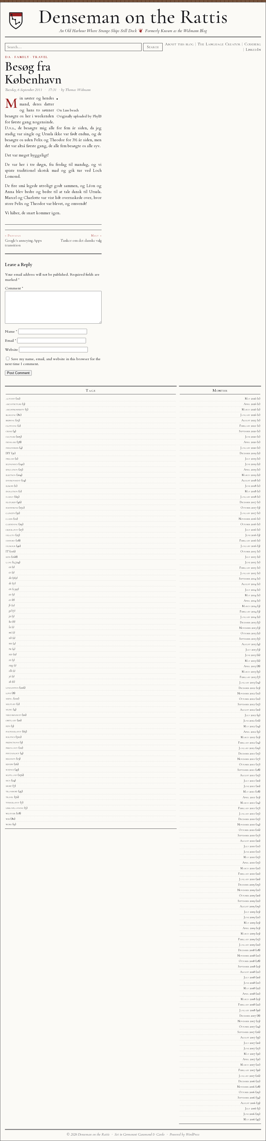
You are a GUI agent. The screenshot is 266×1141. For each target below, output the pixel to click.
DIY (8, 453)
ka (10, 621)
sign (8, 780)
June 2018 (250, 486)
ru (10, 649)
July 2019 (250, 458)
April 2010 (248, 862)
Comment (14, 288)
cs (10, 572)
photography (13, 731)
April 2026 (250, 404)
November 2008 (246, 955)
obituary (11, 720)
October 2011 (247, 764)
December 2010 (246, 819)
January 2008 (247, 1010)
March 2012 (248, 737)
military (11, 704)
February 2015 (248, 567)
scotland (11, 775)
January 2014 (248, 617)
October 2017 (248, 507)
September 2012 (246, 704)
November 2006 (246, 1086)
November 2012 (246, 693)
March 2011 (248, 802)
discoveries (12, 448)
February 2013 (248, 677)
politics (10, 737)
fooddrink (12, 507)
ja (10, 616)
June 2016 (250, 535)
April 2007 (249, 1059)
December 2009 (246, 884)
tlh (10, 671)
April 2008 (248, 993)
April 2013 (250, 666)
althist (10, 398)
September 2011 (246, 770)
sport (9, 786)
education (12, 469)
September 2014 (247, 578)
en (10, 589)
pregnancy (12, 748)
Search (152, 47)
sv (10, 660)
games (9, 518)
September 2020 (247, 431)
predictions (12, 742)
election (11, 475)
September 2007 (246, 1032)
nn (10, 643)
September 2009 (246, 901)
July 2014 (250, 589)
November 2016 (247, 518)
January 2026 (248, 415)
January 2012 (247, 748)
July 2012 (250, 715)
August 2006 (248, 1103)
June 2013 (250, 655)
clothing (11, 425)
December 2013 (248, 622)
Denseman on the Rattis (133, 16)
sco (10, 654)
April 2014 (250, 600)
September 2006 (246, 1097)
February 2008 (246, 1004)
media (9, 698)
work (9, 824)
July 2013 (250, 649)
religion (10, 758)
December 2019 (248, 453)
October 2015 (248, 551)
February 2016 (248, 540)
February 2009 (246, 939)
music (9, 709)
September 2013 (247, 638)
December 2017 (248, 502)
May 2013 (250, 660)
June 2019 (250, 464)
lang (8, 562)
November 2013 (247, 628)
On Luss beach (68, 110)
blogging (11, 415)
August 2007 (247, 1037)
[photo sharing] (57, 98)
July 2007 (249, 1043)
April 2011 (249, 797)
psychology (12, 753)
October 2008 (247, 961)
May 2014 (250, 595)
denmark (11, 442)
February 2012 (246, 742)
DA (8, 57)
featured (11, 502)
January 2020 (248, 448)
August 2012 (247, 709)
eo (10, 594)
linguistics (12, 687)
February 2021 (248, 425)
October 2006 (247, 1092)
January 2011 (247, 813)
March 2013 (249, 671)
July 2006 (250, 1108)
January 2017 (248, 513)
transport (11, 791)
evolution (12, 491)
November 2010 (246, 824)
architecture (13, 404)
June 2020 (250, 436)
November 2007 (246, 1021)
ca (10, 567)
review (9, 764)
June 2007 (249, 1048)
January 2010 (247, 879)
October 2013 (248, 633)
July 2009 (249, 912)
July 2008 (249, 977)
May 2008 (249, 988)
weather (10, 813)
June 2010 (249, 851)
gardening (12, 524)
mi (10, 632)
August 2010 (247, 841)
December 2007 (248, 1015)
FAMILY (21, 57)
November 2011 (246, 759)
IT (7, 551)
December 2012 (247, 688)
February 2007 (246, 1070)
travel (9, 797)
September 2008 (246, 966)
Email (10, 340)
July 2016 (250, 529)
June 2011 (249, 786)
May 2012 (249, 726)
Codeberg (252, 44)
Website (11, 349)
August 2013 (249, 644)
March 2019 (249, 475)
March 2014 (249, 606)
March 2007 (248, 1064)
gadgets (10, 513)
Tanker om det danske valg (81, 240)
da (10, 578)
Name (11, 331)
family (10, 496)
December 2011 (246, 753)
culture (10, 436)
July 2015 (250, 557)
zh (10, 681)
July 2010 (249, 846)
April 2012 (249, 731)
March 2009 (248, 933)
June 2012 (249, 720)
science (10, 769)
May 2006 (249, 1119)
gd (10, 610)
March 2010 (248, 868)
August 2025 (248, 420)
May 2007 (249, 1054)
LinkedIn (253, 49)
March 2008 (248, 999)
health (10, 535)
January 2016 (248, 546)
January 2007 (247, 1076)
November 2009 (246, 890)
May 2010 (249, 857)
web (8, 819)
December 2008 (246, 950)
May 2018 (250, 491)
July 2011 (249, 780)
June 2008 (249, 983)
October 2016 (248, 524)
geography (12, 529)
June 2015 (250, 562)
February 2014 (248, 611)
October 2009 (247, 895)
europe (9, 486)
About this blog (179, 44)
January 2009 (247, 944)
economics (12, 464)
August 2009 (247, 906)
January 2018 (248, 496)
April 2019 (250, 469)
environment (13, 480)
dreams (10, 458)
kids (8, 557)
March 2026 (249, 409)
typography (12, 802)
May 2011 (249, 791)
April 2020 (250, 442)
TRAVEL (40, 57)
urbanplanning (14, 808)
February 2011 (246, 808)
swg (11, 665)
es (10, 600)
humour (10, 546)
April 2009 (249, 928)
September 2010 (246, 835)
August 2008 (247, 972)
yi (10, 676)
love (8, 693)
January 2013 (247, 682)
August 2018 (248, 480)
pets (8, 726)
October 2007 (247, 1026)
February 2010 (246, 873)
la (10, 627)
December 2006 (246, 1081)
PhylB (97, 116)
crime (9, 431)
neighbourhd (13, 715)
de (10, 583)
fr (10, 605)
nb (10, 638)
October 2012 (247, 699)
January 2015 (248, 573)
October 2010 (247, 830)
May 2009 (249, 922)
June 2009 (249, 917)
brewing (10, 420)
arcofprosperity (15, 409)
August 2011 (247, 775)
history (10, 540)
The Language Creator (219, 44)
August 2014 (248, 584)
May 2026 (250, 398)
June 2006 (249, 1114)
